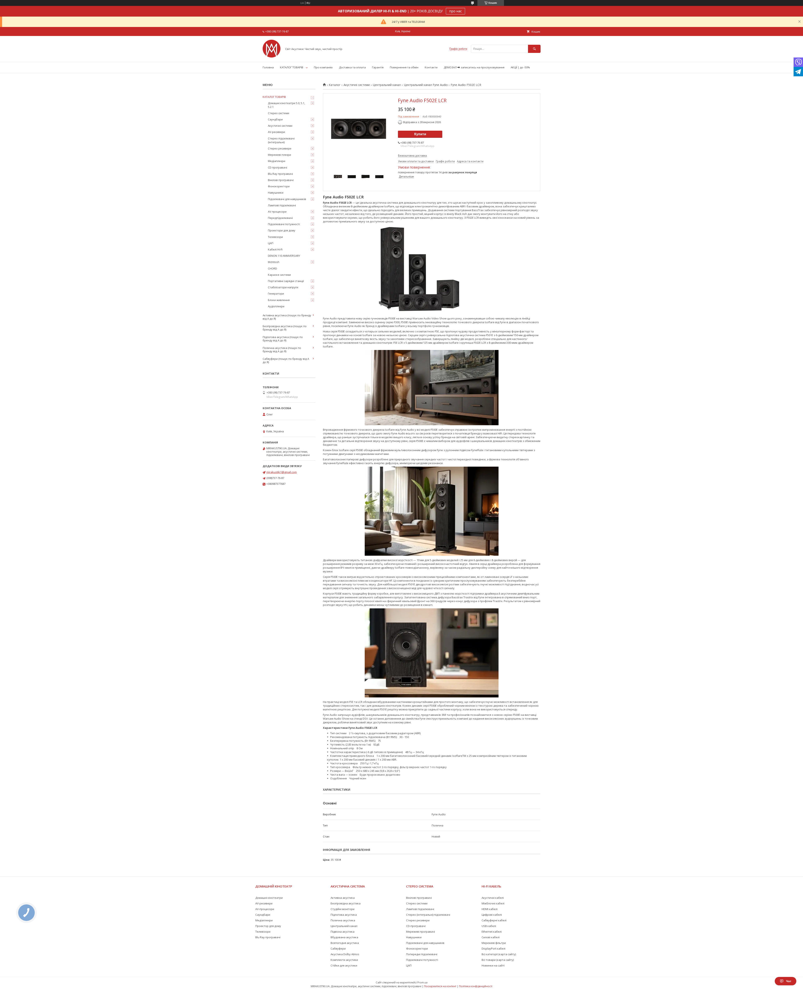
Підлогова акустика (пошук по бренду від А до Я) (283, 338)
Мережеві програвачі (420, 931)
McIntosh (273, 262)
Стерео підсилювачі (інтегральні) (281, 140)
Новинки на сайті (493, 965)
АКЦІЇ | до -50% (520, 67)
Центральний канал (387, 85)
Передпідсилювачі (280, 218)
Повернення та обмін (404, 67)
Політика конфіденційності (475, 986)
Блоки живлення (279, 300)
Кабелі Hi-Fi (275, 249)
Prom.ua (422, 982)
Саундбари (275, 119)
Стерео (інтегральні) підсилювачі (428, 915)
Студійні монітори (342, 909)
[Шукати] (534, 49)
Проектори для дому (281, 230)
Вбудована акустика (344, 937)
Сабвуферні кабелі (494, 920)
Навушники (275, 192)
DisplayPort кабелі (493, 948)
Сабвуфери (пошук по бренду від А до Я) (286, 360)
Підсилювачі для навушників (287, 199)
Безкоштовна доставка (412, 155)
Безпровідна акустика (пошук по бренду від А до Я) (285, 327)
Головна (268, 67)
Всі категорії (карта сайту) (499, 954)
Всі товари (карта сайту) (498, 960)
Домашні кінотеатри (269, 898)
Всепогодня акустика (345, 943)
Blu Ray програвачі (280, 174)
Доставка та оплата (352, 67)
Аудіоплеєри (276, 306)
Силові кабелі (491, 937)
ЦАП (270, 243)
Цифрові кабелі (492, 915)
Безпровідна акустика (346, 903)
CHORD (272, 268)
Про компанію (323, 67)
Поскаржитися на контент (440, 986)
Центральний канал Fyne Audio (426, 85)
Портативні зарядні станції (286, 281)
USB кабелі (489, 926)
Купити (420, 134)
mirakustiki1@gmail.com (281, 472)
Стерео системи (278, 113)
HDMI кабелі (489, 909)
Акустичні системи (357, 85)
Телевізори (275, 237)
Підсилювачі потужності (284, 224)
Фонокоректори (279, 186)
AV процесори (277, 211)
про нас (455, 11)
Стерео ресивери (279, 148)
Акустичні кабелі (493, 898)
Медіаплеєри (276, 161)
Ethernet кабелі (492, 931)
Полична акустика (343, 920)
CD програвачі (277, 167)
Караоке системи (279, 275)
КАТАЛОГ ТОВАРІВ (291, 67)
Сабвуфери (338, 948)
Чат (788, 981)
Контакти (431, 67)
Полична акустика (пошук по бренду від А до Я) (282, 349)
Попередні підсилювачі (421, 954)
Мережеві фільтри (494, 943)
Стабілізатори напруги (283, 287)
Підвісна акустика (342, 931)
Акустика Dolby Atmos (345, 954)
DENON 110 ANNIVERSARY (284, 256)
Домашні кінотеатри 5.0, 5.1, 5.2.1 (286, 105)
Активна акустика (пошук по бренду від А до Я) (287, 316)
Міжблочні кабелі (493, 903)
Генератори (276, 293)
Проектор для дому (268, 926)
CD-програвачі (416, 926)
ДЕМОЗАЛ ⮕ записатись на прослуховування (474, 67)
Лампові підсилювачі (282, 205)
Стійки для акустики (344, 965)
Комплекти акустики (344, 960)
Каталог (334, 85)
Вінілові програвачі (281, 180)
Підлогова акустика (344, 915)
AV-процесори (264, 909)
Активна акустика (343, 898)
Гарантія (378, 67)
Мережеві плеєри (279, 155)
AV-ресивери (276, 132)
